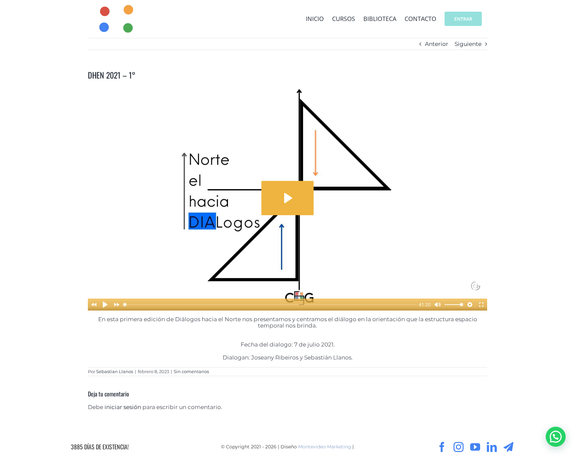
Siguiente (468, 44)
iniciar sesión (123, 407)
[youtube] (475, 447)
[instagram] (459, 447)
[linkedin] (492, 447)
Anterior (436, 44)
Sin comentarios (191, 371)
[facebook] (442, 447)
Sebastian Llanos (114, 371)
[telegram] (508, 447)
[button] (556, 437)
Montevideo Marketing (324, 447)
